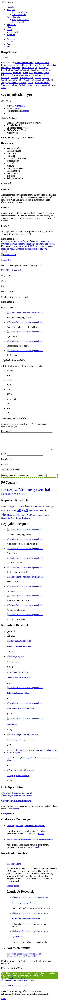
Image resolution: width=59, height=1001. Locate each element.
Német (23, 515)
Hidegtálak (28, 72)
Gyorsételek (6, 72)
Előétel (15, 490)
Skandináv (5, 518)
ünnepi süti (50, 244)
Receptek (11, 9)
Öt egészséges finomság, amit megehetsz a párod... (26, 826)
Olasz (29, 514)
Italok (46, 72)
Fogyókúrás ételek (21, 70)
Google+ (10, 44)
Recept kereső (18, 22)
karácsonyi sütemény (35, 244)
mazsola (43, 246)
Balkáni (22, 506)
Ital (47, 489)
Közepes (25, 111)
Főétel (22, 490)
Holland (41, 506)
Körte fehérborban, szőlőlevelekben (20, 708)
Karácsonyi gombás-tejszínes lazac (20, 740)
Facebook (11, 39)
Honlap (4, 464)
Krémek (13, 75)
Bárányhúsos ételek (9, 65)
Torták (30, 82)
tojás (41, 249)
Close (3, 998)
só (15, 249)
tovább (16, 809)
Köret (54, 489)
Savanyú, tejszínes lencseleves (18, 776)
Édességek (43, 67)
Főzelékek (35, 70)
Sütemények (24, 80)
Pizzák (38, 77)
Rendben (12, 978)
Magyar (22, 510)
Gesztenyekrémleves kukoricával (16, 801)
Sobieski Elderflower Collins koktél (14, 986)
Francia (28, 506)
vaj (46, 249)
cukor (20, 246)
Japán (52, 507)
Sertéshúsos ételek (9, 80)
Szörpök (49, 80)
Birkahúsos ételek (36, 65)
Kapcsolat (11, 34)
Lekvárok (22, 75)
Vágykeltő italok (24, 85)
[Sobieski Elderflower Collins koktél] (17, 980)
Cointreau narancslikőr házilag (19, 677)
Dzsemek (16, 67)
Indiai (47, 506)
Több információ (23, 978)
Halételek (17, 72)
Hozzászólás (6, 431)
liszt (36, 246)
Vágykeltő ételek (8, 85)
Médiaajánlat (12, 32)
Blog (9, 27)
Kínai (8, 510)
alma (15, 246)
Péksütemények (26, 77)
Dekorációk (51, 65)
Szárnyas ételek (37, 80)
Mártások (5, 77)
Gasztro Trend (6, 260)
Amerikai (5, 506)
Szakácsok (11, 24)
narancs (51, 246)
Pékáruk (14, 77)
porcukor (5, 249)
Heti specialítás (7, 813)
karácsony (20, 244)
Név (3, 454)
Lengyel (13, 510)
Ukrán (28, 518)
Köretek (4, 75)
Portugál (46, 515)
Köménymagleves (13, 662)
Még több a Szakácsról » (12, 270)
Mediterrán (33, 510)
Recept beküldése (19, 12)
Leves (5, 493)
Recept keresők (13, 17)
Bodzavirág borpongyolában (18, 693)
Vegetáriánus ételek (41, 85)
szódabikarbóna (31, 249)
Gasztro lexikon (19, 14)
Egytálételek (6, 70)
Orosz (34, 515)
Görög (36, 506)
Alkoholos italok (42, 62)
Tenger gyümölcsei (9, 82)
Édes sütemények (29, 67)
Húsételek (38, 72)
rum (11, 249)
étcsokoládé (29, 246)
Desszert (16, 108)
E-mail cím (6, 459)
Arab (17, 506)
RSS (9, 47)
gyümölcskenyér (8, 244)
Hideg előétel (36, 490)
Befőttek (23, 65)
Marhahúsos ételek (45, 75)
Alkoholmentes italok (24, 62)
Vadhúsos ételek (42, 82)
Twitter (10, 42)
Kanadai (3, 511)
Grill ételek (46, 70)
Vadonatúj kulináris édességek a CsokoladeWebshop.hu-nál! (30, 839)
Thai (24, 518)
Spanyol (14, 518)
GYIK (9, 29)
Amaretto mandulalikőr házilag (19, 646)
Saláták (45, 77)
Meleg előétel (17, 493)
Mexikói (42, 510)
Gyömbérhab (12, 724)
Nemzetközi (20, 106)
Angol (12, 506)
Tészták (22, 82)
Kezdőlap (11, 7)
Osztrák (40, 515)
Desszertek (6, 67)
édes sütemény (42, 241)
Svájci (19, 518)
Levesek (32, 75)
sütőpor (20, 249)
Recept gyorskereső (20, 19)
